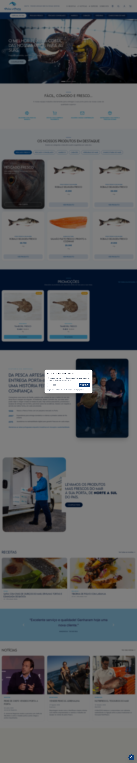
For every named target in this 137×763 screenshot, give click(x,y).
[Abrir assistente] (131, 757)
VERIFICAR (84, 385)
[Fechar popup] (89, 374)
